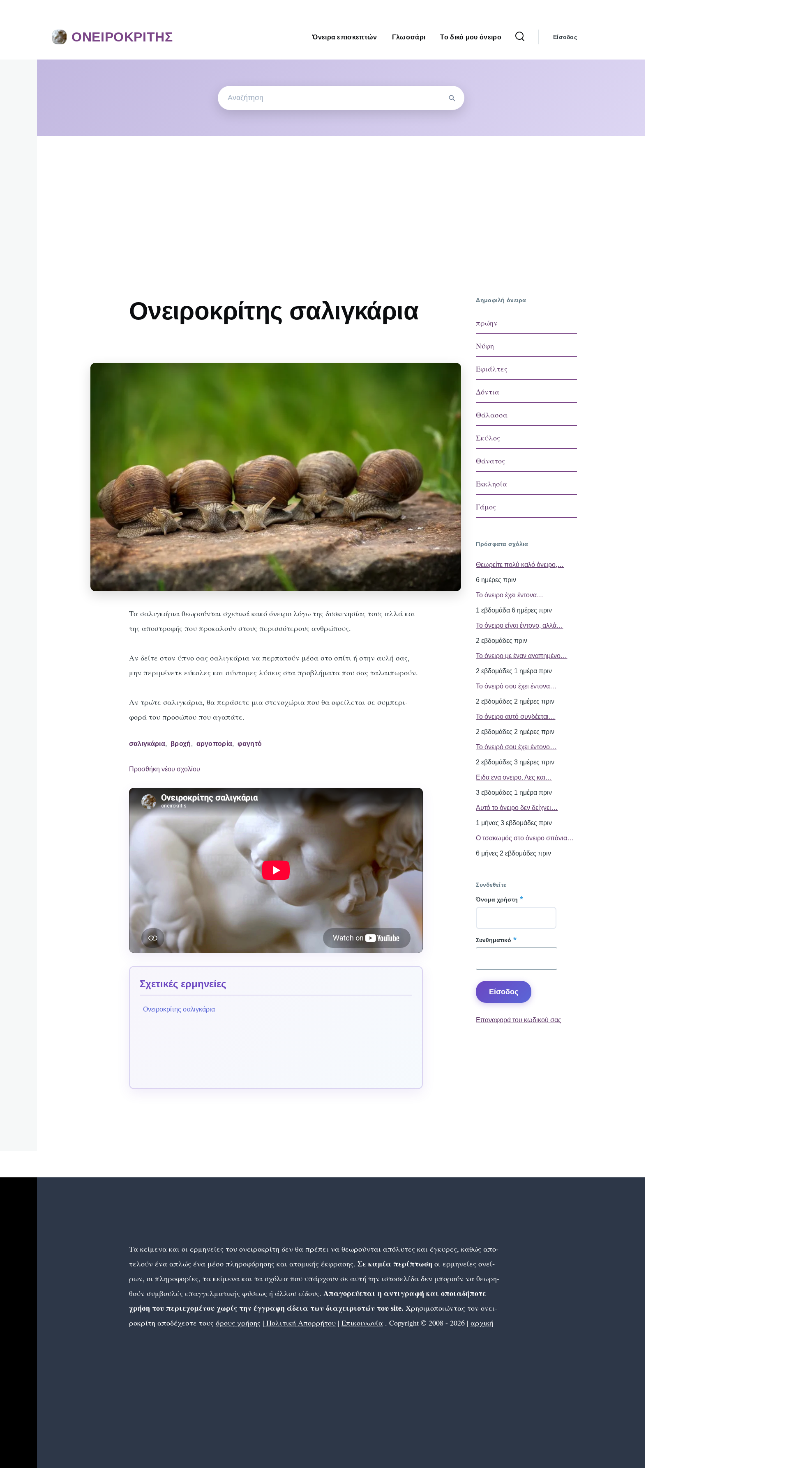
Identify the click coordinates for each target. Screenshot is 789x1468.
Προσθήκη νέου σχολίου (164, 769)
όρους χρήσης (238, 1323)
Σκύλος (488, 438)
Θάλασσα (492, 415)
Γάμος (486, 507)
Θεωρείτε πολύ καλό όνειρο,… (520, 564)
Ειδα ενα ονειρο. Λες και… (514, 777)
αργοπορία (214, 743)
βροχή (181, 743)
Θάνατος (490, 461)
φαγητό (250, 743)
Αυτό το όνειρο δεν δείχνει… (517, 807)
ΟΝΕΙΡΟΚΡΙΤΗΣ (122, 37)
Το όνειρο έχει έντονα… (509, 595)
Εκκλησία (491, 484)
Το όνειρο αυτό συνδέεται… (515, 716)
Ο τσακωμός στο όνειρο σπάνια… (525, 838)
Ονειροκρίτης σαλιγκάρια (179, 1009)
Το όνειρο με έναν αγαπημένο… (521, 655)
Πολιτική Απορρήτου (300, 1323)
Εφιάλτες (492, 369)
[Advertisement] (341, 197)
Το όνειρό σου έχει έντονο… (516, 746)
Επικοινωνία (362, 1323)
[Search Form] (520, 37)
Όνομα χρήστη (497, 899)
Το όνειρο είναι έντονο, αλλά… (519, 625)
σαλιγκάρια (147, 743)
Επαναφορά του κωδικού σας (518, 1019)
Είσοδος (565, 37)
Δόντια (487, 392)
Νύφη (485, 346)
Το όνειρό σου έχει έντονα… (516, 686)
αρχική (482, 1323)
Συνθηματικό (493, 940)
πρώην (487, 323)
